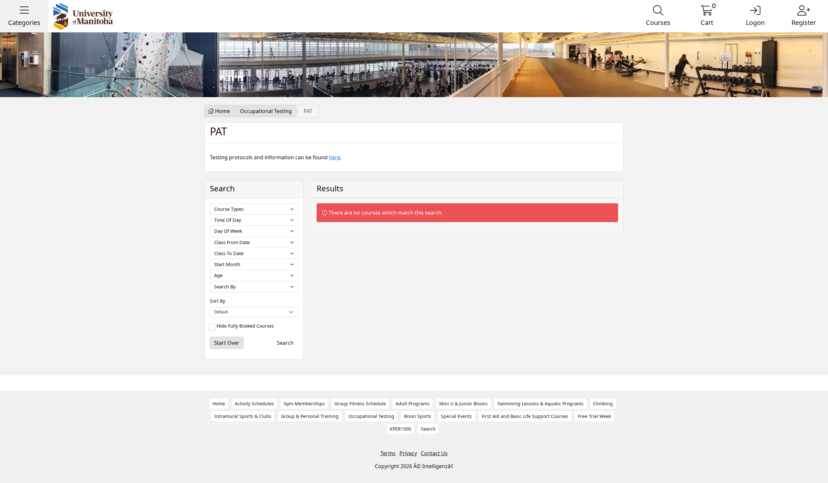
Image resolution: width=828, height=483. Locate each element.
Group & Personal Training (310, 416)
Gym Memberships (304, 403)
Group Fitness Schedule (360, 403)
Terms (388, 453)
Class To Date (229, 253)
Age (218, 275)
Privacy (408, 453)
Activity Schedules (254, 403)
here (334, 157)
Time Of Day (227, 220)
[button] (24, 16)
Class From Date (232, 242)
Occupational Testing (266, 111)
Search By (224, 287)
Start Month (227, 264)
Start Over (226, 342)
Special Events (456, 416)
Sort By (217, 301)
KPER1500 (400, 429)
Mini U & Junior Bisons (463, 403)
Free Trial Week (594, 416)
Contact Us (434, 453)
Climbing (603, 403)
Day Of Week (228, 231)
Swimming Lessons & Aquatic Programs (540, 403)
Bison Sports (417, 416)
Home (222, 111)
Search (428, 429)
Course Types (229, 209)
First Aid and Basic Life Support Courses (525, 416)
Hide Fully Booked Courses (245, 326)
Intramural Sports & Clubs (242, 416)
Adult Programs (413, 403)
